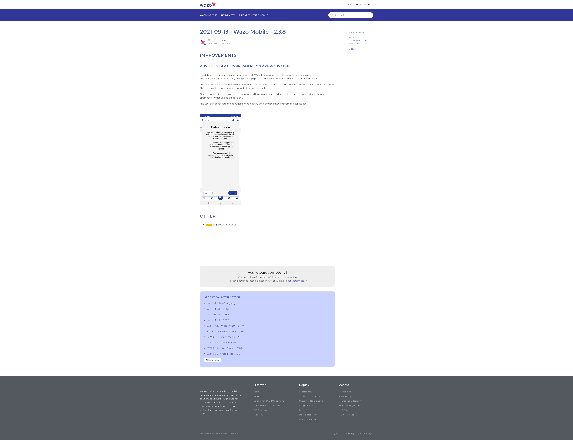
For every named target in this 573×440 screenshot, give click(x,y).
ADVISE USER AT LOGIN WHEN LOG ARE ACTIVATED (358, 41)
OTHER (351, 49)
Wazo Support (209, 15)
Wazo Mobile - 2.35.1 (218, 314)
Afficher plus (213, 360)
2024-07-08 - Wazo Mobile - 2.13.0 (225, 331)
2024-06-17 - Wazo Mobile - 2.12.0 (225, 336)
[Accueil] (208, 4)
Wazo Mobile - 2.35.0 (218, 320)
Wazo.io (353, 4)
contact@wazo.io (297, 280)
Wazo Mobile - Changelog (221, 303)
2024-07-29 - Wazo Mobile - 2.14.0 (225, 325)
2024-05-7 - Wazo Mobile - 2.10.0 (225, 348)
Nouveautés (228, 15)
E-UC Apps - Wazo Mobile (253, 15)
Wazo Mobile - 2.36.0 (218, 309)
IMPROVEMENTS (356, 32)
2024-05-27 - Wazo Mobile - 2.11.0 (225, 342)
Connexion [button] (366, 4)
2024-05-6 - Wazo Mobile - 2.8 (223, 353)
